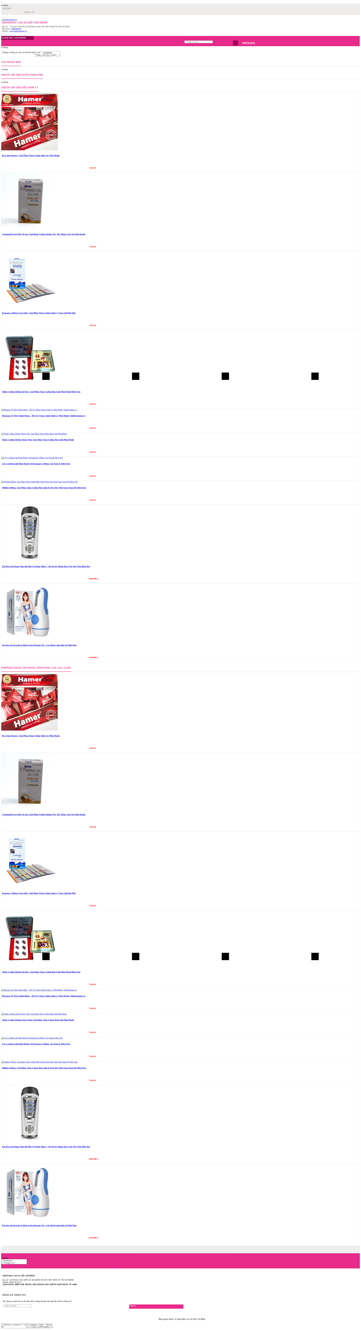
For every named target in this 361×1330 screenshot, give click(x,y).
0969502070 (16, 29)
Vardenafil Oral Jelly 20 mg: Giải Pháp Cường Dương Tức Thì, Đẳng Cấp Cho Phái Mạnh (43, 234)
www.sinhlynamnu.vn (18, 31)
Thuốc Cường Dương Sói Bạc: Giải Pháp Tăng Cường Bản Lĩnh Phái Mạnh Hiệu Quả (41, 392)
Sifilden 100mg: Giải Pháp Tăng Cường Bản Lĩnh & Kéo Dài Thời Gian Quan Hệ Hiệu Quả (44, 488)
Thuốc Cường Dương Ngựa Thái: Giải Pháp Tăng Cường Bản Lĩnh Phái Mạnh (38, 440)
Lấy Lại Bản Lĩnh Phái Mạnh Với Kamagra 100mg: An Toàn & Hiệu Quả (36, 464)
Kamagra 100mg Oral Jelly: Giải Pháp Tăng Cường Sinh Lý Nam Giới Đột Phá (39, 313)
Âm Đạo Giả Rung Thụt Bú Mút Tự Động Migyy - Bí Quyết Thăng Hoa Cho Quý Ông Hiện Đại (46, 566)
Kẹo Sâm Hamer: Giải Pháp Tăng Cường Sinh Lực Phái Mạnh (31, 155)
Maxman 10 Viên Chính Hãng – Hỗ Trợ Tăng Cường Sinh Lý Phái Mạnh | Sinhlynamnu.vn (43, 416)
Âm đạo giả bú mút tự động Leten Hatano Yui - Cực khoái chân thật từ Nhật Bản (39, 645)
